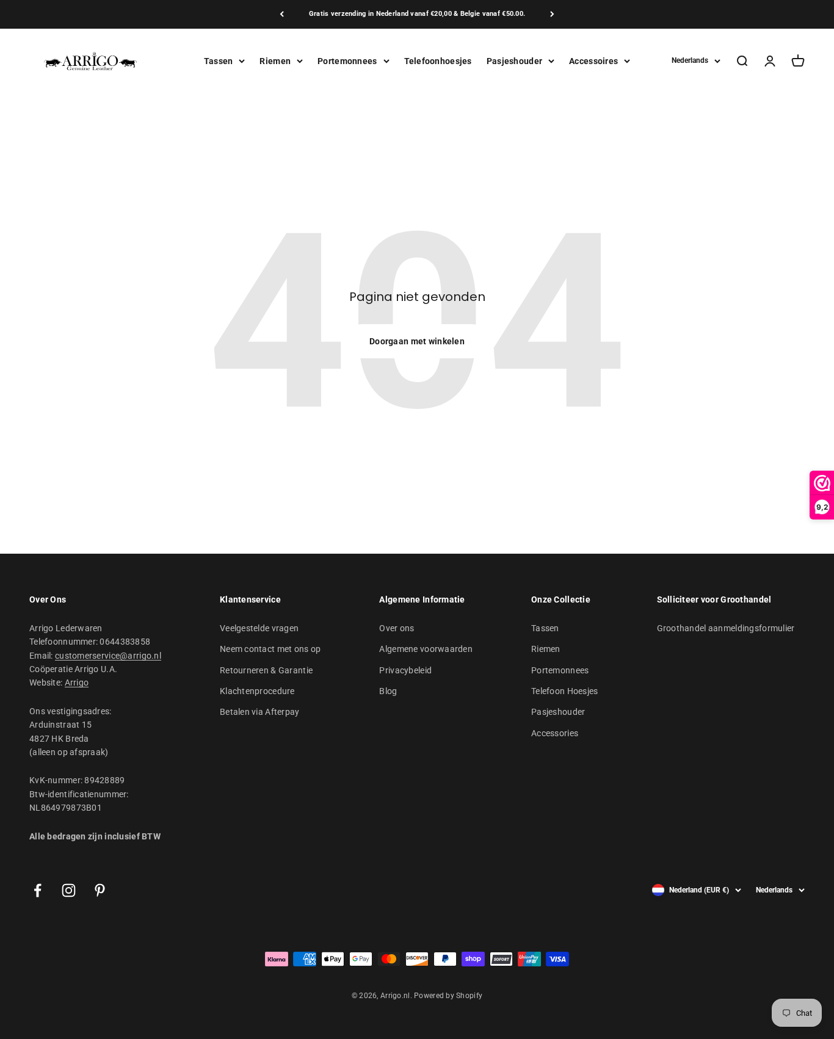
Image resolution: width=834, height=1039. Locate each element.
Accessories (554, 733)
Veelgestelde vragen (259, 628)
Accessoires (593, 60)
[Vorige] (282, 14)
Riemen (275, 60)
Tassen (218, 60)
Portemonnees (347, 60)
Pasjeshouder (514, 60)
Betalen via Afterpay (260, 712)
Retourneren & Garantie (266, 670)
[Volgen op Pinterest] (100, 890)
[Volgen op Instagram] (68, 890)
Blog (388, 691)
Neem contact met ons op (270, 649)
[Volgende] (552, 14)
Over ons (396, 628)
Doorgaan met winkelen (417, 341)
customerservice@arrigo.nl (108, 656)
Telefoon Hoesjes (564, 691)
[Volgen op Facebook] (37, 890)
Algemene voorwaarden (426, 649)
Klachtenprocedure (257, 691)
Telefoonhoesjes (438, 60)
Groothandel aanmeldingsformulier (726, 628)
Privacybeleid (405, 670)
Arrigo (77, 682)
